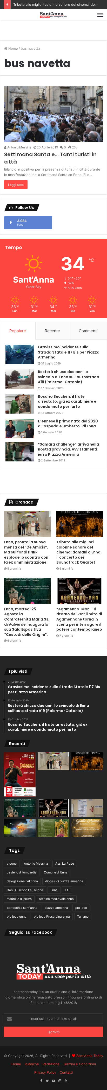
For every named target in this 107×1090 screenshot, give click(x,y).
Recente (52, 330)
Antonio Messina (18, 147)
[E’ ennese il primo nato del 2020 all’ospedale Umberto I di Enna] (19, 428)
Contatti (66, 1072)
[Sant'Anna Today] (53, 15)
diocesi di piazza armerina (64, 881)
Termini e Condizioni (79, 1064)
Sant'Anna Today (89, 1056)
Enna (54, 890)
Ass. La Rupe (64, 863)
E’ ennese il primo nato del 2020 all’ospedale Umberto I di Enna (68, 424)
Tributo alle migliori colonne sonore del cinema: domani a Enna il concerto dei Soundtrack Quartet (78, 552)
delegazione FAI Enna (22, 881)
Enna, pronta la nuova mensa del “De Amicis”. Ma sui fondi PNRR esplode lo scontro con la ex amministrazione (26, 552)
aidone (12, 863)
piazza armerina (56, 908)
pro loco (81, 908)
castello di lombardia (22, 872)
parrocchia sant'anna (22, 908)
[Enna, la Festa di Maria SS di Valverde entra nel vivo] (53, 828)
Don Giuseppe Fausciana (25, 890)
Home (12, 48)
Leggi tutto (16, 185)
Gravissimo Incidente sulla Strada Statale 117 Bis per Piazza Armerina (68, 352)
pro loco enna (16, 916)
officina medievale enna (56, 899)
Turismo (83, 916)
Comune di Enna (56, 872)
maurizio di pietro (19, 899)
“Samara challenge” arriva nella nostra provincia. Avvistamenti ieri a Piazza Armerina (68, 449)
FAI (67, 890)
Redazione (51, 1064)
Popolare (17, 330)
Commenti (88, 330)
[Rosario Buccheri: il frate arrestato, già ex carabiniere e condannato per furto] (19, 404)
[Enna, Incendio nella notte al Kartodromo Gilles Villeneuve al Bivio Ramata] (20, 828)
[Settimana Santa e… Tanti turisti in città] (53, 114)
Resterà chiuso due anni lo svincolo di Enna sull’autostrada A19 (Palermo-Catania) (68, 376)
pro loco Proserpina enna (52, 916)
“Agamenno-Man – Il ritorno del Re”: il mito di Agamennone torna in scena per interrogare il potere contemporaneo (79, 619)
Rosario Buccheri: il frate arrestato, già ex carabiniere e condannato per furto (67, 401)
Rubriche (32, 1064)
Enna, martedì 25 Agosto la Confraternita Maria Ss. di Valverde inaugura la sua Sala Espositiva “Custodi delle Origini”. (26, 621)
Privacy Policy (45, 1072)
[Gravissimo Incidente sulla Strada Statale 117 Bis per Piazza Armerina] (19, 354)
